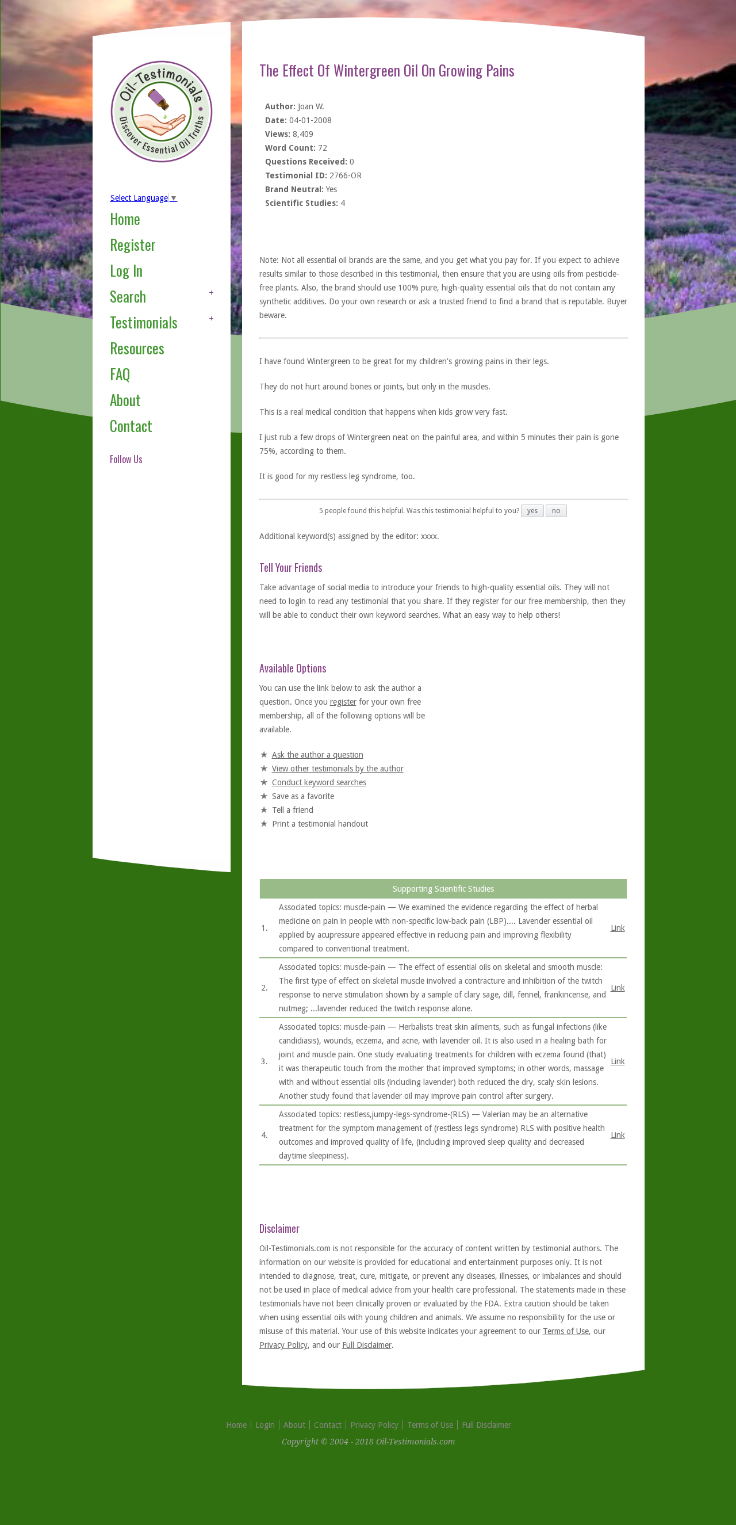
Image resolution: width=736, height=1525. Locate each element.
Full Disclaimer (367, 1345)
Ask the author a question (317, 754)
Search (128, 296)
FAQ (120, 373)
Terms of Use (566, 1331)
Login (265, 1425)
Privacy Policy (283, 1345)
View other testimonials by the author (338, 768)
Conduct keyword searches (319, 782)
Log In (126, 270)
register (343, 701)
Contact (131, 425)
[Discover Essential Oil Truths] (161, 160)
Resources (137, 348)
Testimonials (144, 322)
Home (125, 218)
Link (618, 927)
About (125, 399)
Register (133, 244)
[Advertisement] (156, 675)
